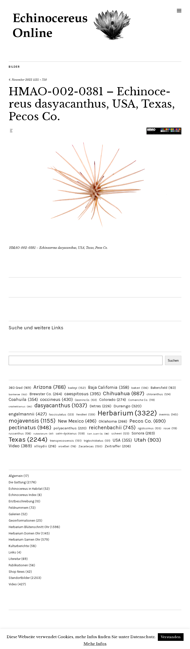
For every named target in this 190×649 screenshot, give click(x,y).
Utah (147, 439)
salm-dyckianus (70, 433)
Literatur (15, 559)
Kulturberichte (19, 546)
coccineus (56, 399)
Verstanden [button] (171, 637)
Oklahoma (113, 421)
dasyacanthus (60, 405)
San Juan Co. (98, 433)
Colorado (112, 399)
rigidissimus (149, 428)
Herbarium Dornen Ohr (24, 533)
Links (12, 552)
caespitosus (82, 393)
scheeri (120, 433)
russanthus (20, 433)
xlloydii (45, 446)
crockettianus (20, 406)
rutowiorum (43, 433)
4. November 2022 (20, 79)
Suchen (173, 360)
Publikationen (18, 565)
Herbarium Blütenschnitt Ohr (29, 527)
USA (122, 440)
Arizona (49, 387)
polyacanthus (70, 428)
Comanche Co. (141, 400)
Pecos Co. (147, 421)
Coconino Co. (86, 400)
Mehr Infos (95, 643)
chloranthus (158, 394)
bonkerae (18, 394)
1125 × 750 (40, 79)
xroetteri (67, 446)
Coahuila (23, 399)
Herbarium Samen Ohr (24, 539)
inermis (168, 414)
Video (20, 446)
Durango (128, 405)
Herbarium (127, 413)
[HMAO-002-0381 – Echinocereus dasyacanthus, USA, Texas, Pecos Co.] (95, 240)
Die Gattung (17, 482)
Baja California (108, 387)
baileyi (77, 388)
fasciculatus (61, 414)
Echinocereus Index (23, 495)
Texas (28, 439)
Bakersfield (163, 388)
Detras (100, 406)
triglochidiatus (97, 440)
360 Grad (20, 388)
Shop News (17, 571)
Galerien (14, 514)
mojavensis (32, 420)
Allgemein (16, 476)
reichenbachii (112, 427)
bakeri (139, 388)
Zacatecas (90, 446)
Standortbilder (19, 578)
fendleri (85, 414)
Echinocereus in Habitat (26, 489)
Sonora (143, 433)
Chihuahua (123, 393)
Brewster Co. (45, 394)
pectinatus (30, 427)
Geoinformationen (22, 520)
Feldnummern (18, 508)
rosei (170, 428)
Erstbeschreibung (21, 501)
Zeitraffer (118, 446)
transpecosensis (66, 440)
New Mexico (77, 421)
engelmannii (28, 414)
